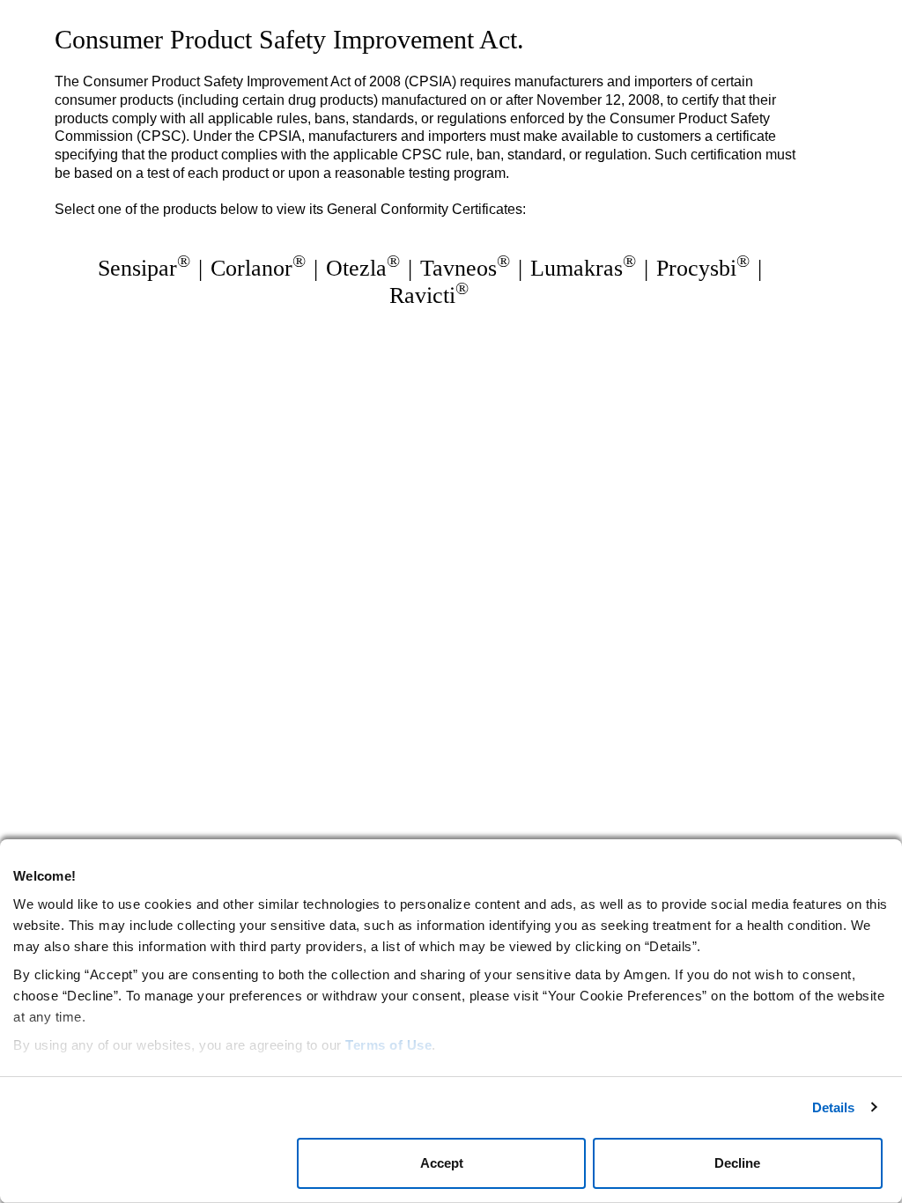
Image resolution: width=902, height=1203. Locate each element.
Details (833, 1107)
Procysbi (703, 268)
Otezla (363, 268)
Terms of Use (388, 1044)
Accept (441, 1162)
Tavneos (465, 268)
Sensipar (144, 268)
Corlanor (258, 268)
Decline (737, 1162)
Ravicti (429, 295)
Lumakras (583, 268)
